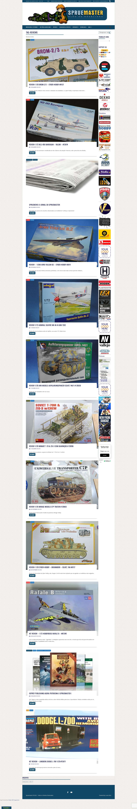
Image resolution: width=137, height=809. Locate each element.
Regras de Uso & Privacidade (56, 1)
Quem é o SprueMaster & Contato (70, 1)
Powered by (101, 461)
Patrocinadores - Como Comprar (44, 650)
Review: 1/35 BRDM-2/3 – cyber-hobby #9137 (46, 84)
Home (48, 1)
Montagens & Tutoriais (31, 27)
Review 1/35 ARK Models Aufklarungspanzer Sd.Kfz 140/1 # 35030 (55, 385)
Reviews (55, 27)
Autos (27, 710)
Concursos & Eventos (64, 27)
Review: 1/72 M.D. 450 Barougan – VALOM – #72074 (48, 144)
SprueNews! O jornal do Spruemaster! (44, 204)
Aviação (28, 99)
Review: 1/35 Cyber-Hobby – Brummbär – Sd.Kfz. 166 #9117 (52, 567)
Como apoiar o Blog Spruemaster (85, 1)
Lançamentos (29, 159)
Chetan (9, 800)
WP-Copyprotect (15, 800)
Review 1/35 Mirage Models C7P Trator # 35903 (48, 506)
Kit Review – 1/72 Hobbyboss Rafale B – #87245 (48, 633)
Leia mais (32, 93)
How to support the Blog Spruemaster (100, 1)
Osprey (34, 650)
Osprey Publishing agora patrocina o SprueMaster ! (50, 693)
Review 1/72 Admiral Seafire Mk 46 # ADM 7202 (47, 325)
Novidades (75, 27)
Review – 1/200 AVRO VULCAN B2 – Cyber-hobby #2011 (50, 264)
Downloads (83, 27)
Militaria (28, 39)
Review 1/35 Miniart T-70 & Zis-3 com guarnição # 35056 (51, 446)
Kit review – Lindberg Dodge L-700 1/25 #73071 (47, 761)
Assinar (104, 455)
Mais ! (89, 27)
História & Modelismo (45, 27)
